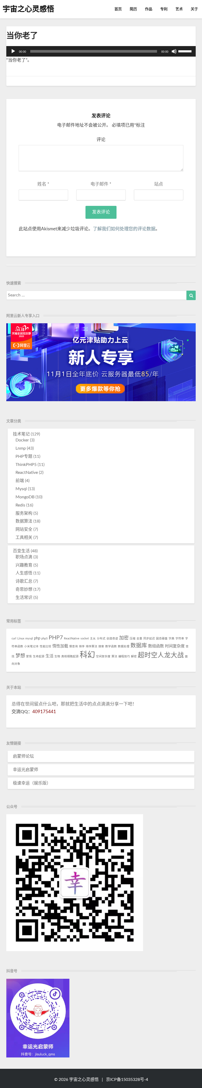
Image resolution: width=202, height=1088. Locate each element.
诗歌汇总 (24, 581)
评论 (101, 139)
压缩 (132, 638)
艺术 (179, 9)
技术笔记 (21, 434)
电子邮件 (100, 184)
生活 (49, 656)
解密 (134, 656)
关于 (194, 9)
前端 (20, 481)
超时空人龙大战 (161, 655)
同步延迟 (149, 638)
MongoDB (25, 497)
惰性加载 (60, 646)
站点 (158, 184)
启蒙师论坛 (23, 756)
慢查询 (73, 646)
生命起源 (38, 656)
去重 (139, 638)
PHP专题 (24, 456)
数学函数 (111, 646)
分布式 (101, 638)
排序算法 (91, 646)
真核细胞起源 (70, 656)
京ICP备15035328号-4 (127, 1079)
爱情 (29, 656)
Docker (22, 440)
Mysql (21, 489)
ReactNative (27, 472)
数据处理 (123, 646)
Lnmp (21, 448)
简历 (133, 9)
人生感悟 (24, 573)
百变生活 (21, 551)
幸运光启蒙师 (25, 770)
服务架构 (24, 513)
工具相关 (24, 537)
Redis (20, 505)
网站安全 (24, 529)
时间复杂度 (175, 646)
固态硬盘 (162, 638)
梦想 (20, 655)
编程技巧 (124, 656)
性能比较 (45, 646)
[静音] (174, 51)
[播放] (13, 51)
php (37, 638)
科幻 (87, 655)
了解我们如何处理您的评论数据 (124, 229)
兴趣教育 (24, 565)
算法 (114, 656)
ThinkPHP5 (26, 465)
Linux (20, 638)
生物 (57, 656)
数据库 (138, 645)
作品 (148, 9)
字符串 (179, 638)
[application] (101, 51)
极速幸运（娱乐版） (32, 783)
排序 (82, 646)
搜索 (101, 646)
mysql (29, 638)
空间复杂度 (103, 656)
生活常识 (24, 597)
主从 (93, 638)
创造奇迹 (112, 638)
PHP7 (56, 637)
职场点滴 (24, 557)
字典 (171, 638)
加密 (124, 637)
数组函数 (156, 646)
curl (14, 638)
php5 (44, 638)
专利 (164, 9)
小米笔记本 (31, 646)
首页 (118, 9)
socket (84, 638)
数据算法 (24, 521)
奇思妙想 (24, 589)
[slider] (185, 51)
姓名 (43, 184)
